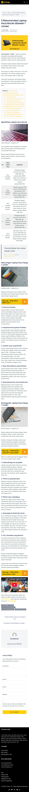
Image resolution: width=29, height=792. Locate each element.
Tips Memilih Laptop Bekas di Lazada (13, 623)
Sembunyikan (13, 90)
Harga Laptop (5, 31)
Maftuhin (5, 30)
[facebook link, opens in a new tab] (17, 789)
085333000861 (10, 254)
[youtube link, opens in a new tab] (11, 789)
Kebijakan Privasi (6, 778)
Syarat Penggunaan (6, 780)
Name (5, 679)
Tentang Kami (5, 776)
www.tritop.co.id (9, 256)
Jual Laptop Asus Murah (8, 607)
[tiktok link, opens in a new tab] (14, 789)
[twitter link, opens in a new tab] (19, 789)
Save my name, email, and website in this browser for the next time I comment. (14, 705)
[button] (24, 2)
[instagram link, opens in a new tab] (9, 789)
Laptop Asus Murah (20, 609)
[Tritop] (5, 2)
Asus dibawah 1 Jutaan (7, 605)
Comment (6, 666)
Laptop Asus (13, 31)
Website (5, 694)
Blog (9, 12)
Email (5, 687)
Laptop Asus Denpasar (7, 609)
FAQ (2, 772)
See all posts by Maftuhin (14, 644)
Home (4, 12)
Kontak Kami (4, 774)
